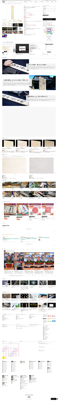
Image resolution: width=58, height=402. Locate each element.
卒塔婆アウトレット (5, 372)
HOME (2, 3)
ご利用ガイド (36, 1)
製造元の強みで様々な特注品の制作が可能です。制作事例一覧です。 (24, 300)
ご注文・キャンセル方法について (20, 314)
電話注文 (18, 317)
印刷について (25, 26)
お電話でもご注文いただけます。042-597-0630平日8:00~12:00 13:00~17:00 (49, 36)
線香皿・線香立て (13, 381)
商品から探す (25, 1)
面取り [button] (43, 6)
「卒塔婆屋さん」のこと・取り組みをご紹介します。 (15, 286)
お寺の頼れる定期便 (33, 379)
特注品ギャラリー (45, 338)
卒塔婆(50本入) (5, 361)
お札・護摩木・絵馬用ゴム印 (24, 385)
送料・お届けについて (32, 314)
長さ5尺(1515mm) (49, 363)
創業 (3, 316)
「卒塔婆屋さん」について (6, 314)
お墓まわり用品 (15, 379)
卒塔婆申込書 (45, 339)
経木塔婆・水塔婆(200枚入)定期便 (33, 381)
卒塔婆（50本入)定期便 (32, 380)
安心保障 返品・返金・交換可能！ (49, 38)
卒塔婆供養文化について (5, 318)
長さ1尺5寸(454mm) (5, 363)
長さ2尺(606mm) (4, 364)
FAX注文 (18, 316)
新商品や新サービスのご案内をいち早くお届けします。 (52, 309)
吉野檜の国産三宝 (15, 375)
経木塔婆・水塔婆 (6, 375)
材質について (25, 32)
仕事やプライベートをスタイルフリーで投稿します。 (43, 286)
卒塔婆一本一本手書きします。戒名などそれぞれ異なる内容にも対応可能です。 (52, 300)
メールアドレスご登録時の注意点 (20, 318)
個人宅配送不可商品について (33, 316)
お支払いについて (45, 314)
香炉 (12, 382)
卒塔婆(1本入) (5, 3)
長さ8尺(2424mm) (49, 372)
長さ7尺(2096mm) (4, 371)
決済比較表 (45, 322)
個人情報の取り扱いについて (47, 329)
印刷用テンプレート (46, 333)
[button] (3, 212)
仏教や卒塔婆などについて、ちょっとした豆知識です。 (33, 286)
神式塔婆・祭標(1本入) (42, 361)
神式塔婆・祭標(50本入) (34, 361)
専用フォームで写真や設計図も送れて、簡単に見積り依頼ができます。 (33, 300)
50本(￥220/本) (28, 17)
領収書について (4, 324)
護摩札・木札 (5, 382)
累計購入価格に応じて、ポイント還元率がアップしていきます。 (15, 300)
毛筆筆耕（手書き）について (47, 334)
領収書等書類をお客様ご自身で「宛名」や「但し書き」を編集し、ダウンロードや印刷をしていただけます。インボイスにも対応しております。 (43, 310)
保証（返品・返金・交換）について (34, 324)
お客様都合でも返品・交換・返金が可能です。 (33, 309)
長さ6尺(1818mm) (49, 364)
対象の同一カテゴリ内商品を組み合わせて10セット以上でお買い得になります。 (6, 300)
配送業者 (31, 317)
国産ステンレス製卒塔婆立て (15, 380)
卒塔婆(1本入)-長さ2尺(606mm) (10, 3)
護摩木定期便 (31, 382)
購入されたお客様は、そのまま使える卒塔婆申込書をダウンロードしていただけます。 (15, 309)
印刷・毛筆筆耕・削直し (34, 378)
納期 (30, 318)
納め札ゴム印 (22, 386)
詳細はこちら (36, 97)
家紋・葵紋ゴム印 (22, 387)
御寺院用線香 (32, 375)
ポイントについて (18, 324)
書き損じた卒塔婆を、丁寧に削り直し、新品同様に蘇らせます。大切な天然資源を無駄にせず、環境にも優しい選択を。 (24, 310)
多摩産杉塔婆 (23, 361)
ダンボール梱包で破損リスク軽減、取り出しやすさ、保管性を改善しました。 (6, 309)
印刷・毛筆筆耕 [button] (44, 8)
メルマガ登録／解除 (46, 337)
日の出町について (5, 317)
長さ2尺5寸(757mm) (32, 364)
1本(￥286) (25, 17)
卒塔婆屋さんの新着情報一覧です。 (6, 286)
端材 (13, 378)
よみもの (48, 1)
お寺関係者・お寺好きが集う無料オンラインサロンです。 (52, 286)
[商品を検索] (20, 1)
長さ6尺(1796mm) (4, 370)
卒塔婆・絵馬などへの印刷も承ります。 (43, 300)
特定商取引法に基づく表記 (46, 328)
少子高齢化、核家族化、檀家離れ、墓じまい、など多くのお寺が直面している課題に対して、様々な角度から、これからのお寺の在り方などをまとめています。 (24, 287)
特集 (30, 1)
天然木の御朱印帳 (24, 375)
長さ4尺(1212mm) (49, 362)
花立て (12, 383)
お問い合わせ (42, 1)
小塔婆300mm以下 (4, 362)
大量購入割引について (46, 327)
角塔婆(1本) (50, 361)
